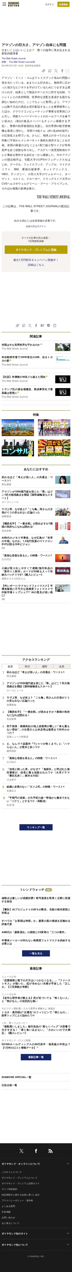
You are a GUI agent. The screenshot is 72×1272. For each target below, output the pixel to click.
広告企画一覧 (9, 1085)
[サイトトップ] (13, 4)
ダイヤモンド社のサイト (15, 1233)
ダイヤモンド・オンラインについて (21, 1163)
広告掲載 (6, 1211)
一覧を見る (36, 953)
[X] (21, 1151)
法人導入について (11, 1223)
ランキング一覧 (36, 827)
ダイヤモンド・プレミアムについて (19, 1177)
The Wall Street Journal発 (22, 61)
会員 (61, 666)
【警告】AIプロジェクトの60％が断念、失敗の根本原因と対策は (36, 910)
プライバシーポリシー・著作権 (17, 1200)
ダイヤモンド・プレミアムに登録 (36, 249)
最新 (10, 666)
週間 (44, 666)
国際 (4, 61)
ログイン (49, 4)
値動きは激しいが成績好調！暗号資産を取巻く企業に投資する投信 (36, 899)
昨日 (27, 666)
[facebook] (36, 1151)
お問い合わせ (8, 1217)
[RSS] (51, 1151)
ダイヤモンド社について (15, 1244)
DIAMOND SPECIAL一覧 (16, 1077)
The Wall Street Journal (13, 58)
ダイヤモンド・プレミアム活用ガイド (21, 1183)
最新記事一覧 (36, 1057)
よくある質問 (8, 1206)
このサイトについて (12, 1172)
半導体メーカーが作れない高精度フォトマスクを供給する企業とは (36, 941)
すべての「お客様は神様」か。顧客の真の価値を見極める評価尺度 (36, 922)
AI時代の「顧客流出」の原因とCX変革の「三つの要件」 (34, 932)
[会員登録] (63, 4)
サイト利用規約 (9, 1189)
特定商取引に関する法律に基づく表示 (21, 1194)
